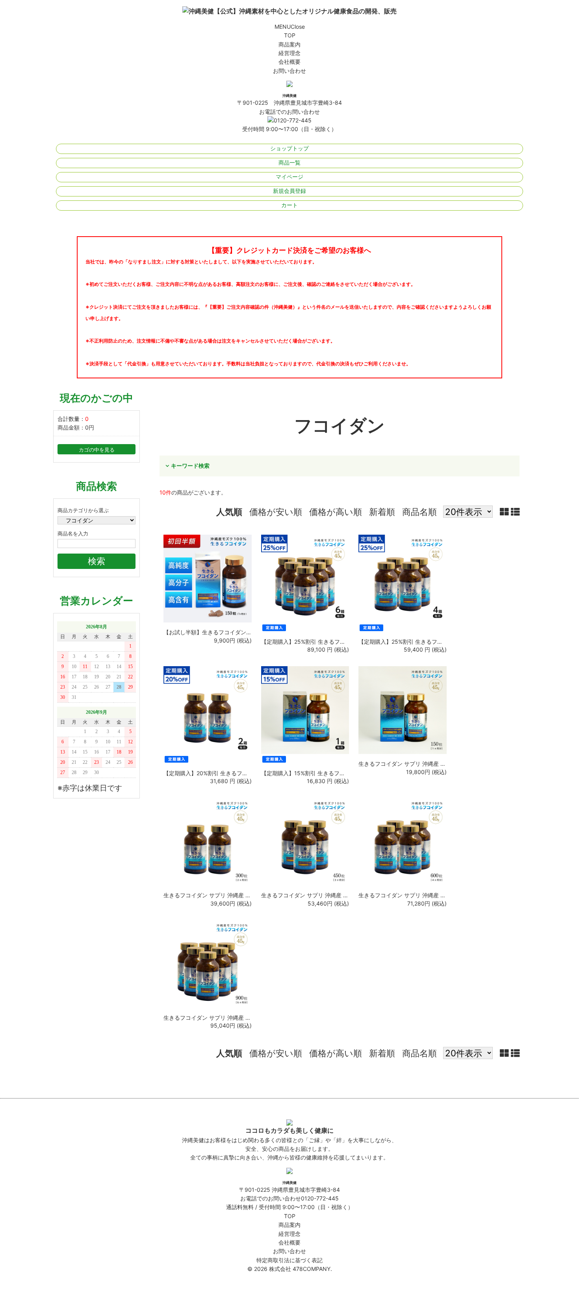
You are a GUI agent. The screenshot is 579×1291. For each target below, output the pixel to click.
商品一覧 (289, 162)
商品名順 (419, 511)
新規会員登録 (289, 190)
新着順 (382, 511)
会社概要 (289, 61)
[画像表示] (505, 511)
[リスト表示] (515, 511)
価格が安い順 (275, 511)
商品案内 (289, 44)
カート (289, 205)
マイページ (289, 176)
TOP (289, 35)
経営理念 (289, 53)
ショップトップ (289, 148)
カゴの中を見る (97, 450)
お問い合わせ (289, 70)
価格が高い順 (335, 511)
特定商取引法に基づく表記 (289, 1260)
